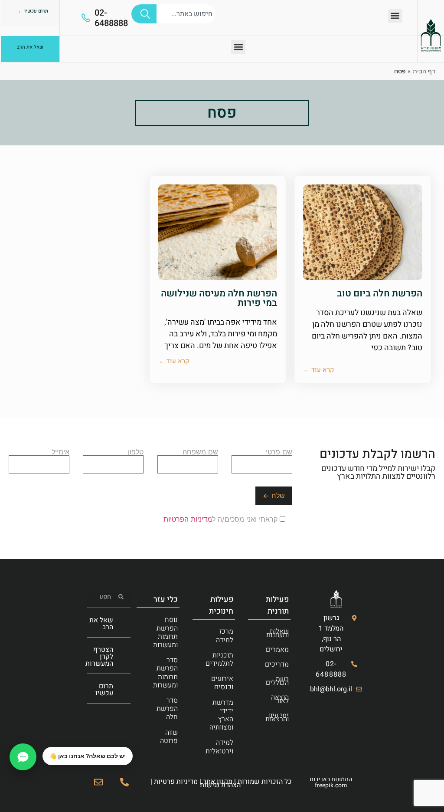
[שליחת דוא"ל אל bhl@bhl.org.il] (98, 782)
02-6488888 (111, 18)
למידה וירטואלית (219, 746)
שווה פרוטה (169, 736)
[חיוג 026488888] (124, 782)
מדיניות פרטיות (176, 781)
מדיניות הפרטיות (187, 519)
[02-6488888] (86, 17)
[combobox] (186, 13)
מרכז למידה (224, 635)
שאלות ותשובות (277, 633)
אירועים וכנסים (222, 683)
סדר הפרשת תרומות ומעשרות (165, 672)
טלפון (136, 452)
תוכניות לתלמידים (219, 659)
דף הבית (424, 71)
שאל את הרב (101, 623)
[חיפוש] (144, 13)
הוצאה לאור (280, 699)
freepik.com (331, 785)
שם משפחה (200, 452)
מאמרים (277, 649)
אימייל (60, 452)
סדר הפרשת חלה (167, 708)
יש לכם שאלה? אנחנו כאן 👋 (87, 756)
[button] (395, 16)
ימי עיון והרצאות (277, 717)
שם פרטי (279, 452)
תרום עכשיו (104, 689)
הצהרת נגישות (220, 785)
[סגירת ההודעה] (43, 747)
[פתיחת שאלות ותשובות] (23, 756)
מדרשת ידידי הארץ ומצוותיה (221, 715)
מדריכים (277, 664)
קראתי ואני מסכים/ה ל (221, 519)
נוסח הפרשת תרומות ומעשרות (165, 632)
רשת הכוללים (277, 681)
